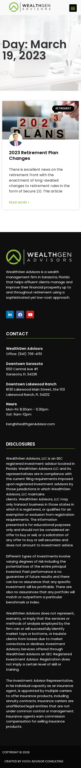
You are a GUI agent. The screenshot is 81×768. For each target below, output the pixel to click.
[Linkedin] (10, 314)
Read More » (19, 202)
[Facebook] (20, 314)
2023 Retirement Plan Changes (33, 155)
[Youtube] (30, 314)
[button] (73, 8)
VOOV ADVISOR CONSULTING (42, 761)
